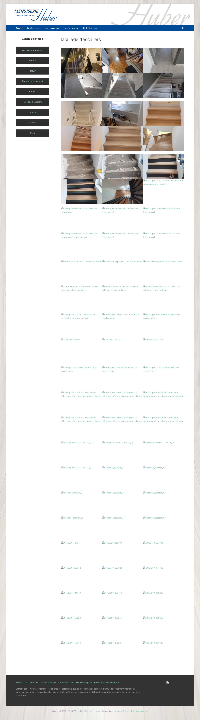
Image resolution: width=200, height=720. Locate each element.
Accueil (19, 682)
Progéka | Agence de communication (131, 711)
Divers (32, 133)
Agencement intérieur (32, 50)
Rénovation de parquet (32, 81)
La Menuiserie (31, 682)
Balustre (32, 122)
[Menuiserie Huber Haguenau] (35, 15)
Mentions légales (84, 682)
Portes (32, 91)
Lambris (32, 112)
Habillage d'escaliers (32, 102)
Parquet (32, 71)
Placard (32, 60)
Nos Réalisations (48, 682)
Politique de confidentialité (106, 682)
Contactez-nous (65, 682)
